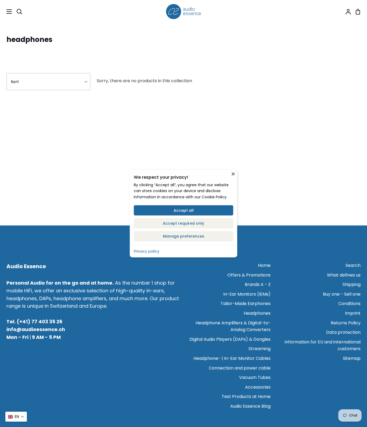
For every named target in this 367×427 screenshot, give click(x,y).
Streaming (260, 349)
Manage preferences (183, 236)
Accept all (184, 210)
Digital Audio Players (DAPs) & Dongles (230, 339)
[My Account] (346, 11)
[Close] (233, 174)
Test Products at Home (246, 396)
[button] (16, 417)
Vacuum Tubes (255, 377)
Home (264, 265)
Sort (15, 81)
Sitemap (352, 358)
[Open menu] (6, 12)
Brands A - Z (258, 284)
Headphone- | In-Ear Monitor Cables (232, 358)
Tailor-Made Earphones (246, 303)
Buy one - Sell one (342, 294)
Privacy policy (146, 251)
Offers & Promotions (249, 275)
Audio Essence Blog (250, 406)
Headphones (257, 313)
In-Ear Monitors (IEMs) (247, 294)
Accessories (258, 387)
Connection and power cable (240, 368)
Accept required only (183, 223)
